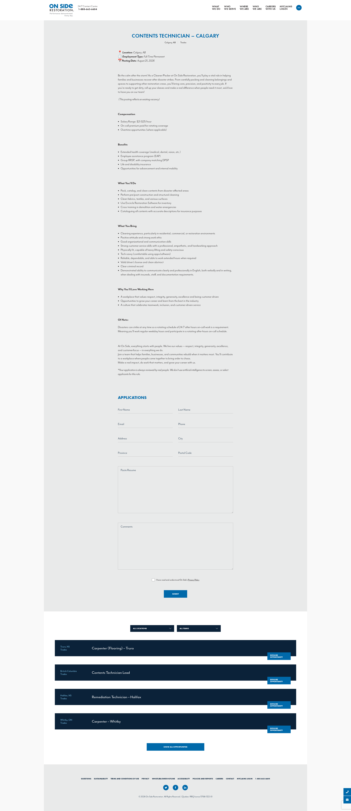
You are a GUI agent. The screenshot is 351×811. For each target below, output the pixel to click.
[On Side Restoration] (61, 7)
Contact (230, 779)
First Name (124, 409)
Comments (127, 526)
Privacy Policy (193, 580)
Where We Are (244, 7)
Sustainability (101, 779)
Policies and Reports (203, 779)
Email (121, 424)
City (180, 438)
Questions (86, 779)
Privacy (145, 779)
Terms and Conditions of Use (125, 779)
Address (122, 438)
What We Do (216, 7)
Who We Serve (230, 7)
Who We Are (257, 7)
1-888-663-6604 (262, 779)
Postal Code (185, 453)
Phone (181, 424)
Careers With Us (271, 7)
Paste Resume (128, 470)
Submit (175, 594)
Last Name (184, 409)
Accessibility (184, 779)
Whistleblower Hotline (163, 779)
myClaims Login (286, 7)
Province (122, 453)
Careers (219, 779)
